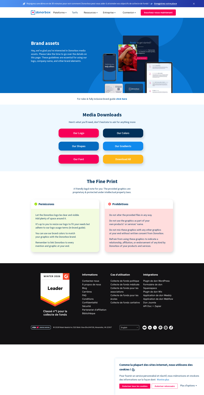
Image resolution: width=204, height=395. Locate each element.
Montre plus (163, 379)
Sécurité (86, 306)
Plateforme (59, 12)
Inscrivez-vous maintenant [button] (158, 12)
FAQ (84, 295)
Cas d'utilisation (120, 274)
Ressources (90, 12)
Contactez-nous (90, 280)
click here (121, 98)
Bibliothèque (88, 313)
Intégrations (150, 274)
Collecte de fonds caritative (125, 302)
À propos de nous (91, 284)
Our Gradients (123, 146)
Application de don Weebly (157, 295)
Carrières (87, 291)
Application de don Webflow (158, 299)
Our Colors (123, 133)
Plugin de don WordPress (156, 280)
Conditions (88, 299)
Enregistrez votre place (165, 3)
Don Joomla (149, 302)
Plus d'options (187, 385)
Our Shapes (78, 146)
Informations (90, 274)
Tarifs (75, 12)
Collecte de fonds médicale (124, 284)
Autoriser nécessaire (165, 386)
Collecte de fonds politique (124, 280)
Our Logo (78, 133)
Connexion (128, 12)
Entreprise (108, 12)
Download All (123, 159)
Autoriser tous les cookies (135, 386)
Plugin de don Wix (152, 291)
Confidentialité (90, 302)
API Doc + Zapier (152, 306)
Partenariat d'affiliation (94, 309)
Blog (84, 288)
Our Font (78, 159)
